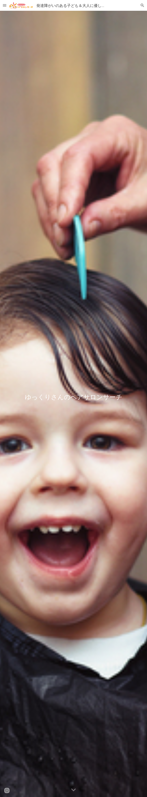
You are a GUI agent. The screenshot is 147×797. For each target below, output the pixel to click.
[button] (4, 5)
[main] (73, 404)
